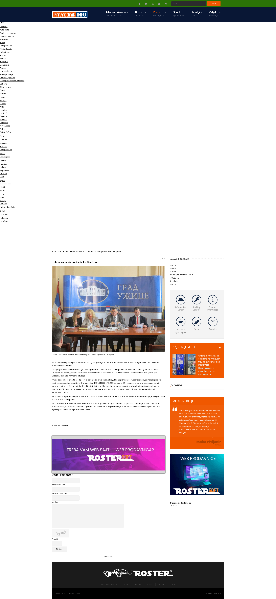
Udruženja (4, 65)
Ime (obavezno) (58, 484)
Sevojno (3, 97)
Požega (3, 100)
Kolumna (4, 218)
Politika (3, 93)
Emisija (3, 200)
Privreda (3, 26)
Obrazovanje (6, 87)
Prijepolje (4, 122)
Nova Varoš (5, 125)
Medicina (4, 39)
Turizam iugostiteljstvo (180, 331)
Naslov (55, 502)
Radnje (3, 68)
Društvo (3, 173)
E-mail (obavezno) (59, 493)
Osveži (55, 539)
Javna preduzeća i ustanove (12, 80)
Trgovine (4, 61)
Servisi (3, 58)
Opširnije (175, 278)
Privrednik (59, 593)
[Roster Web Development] (152, 573)
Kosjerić (3, 113)
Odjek (172, 584)
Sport (2, 90)
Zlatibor (3, 119)
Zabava (3, 84)
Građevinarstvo (7, 36)
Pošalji (59, 549)
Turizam (3, 55)
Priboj (2, 129)
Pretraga (203, 3)
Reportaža (4, 170)
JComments (108, 556)
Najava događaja (7, 207)
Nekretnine (5, 52)
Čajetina (3, 116)
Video (2, 197)
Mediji (2, 42)
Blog (2, 176)
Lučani (3, 103)
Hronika (3, 164)
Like (59, 425)
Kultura (3, 167)
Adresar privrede (109, 584)
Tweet (63, 425)
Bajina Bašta (5, 132)
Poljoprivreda (6, 45)
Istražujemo (5, 221)
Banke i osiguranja (8, 33)
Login (214, 3)
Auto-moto (4, 29)
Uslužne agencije (7, 77)
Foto (2, 194)
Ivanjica (3, 110)
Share (54, 425)
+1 (67, 425)
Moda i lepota (6, 49)
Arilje (2, 107)
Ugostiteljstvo (6, 71)
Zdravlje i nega (6, 74)
